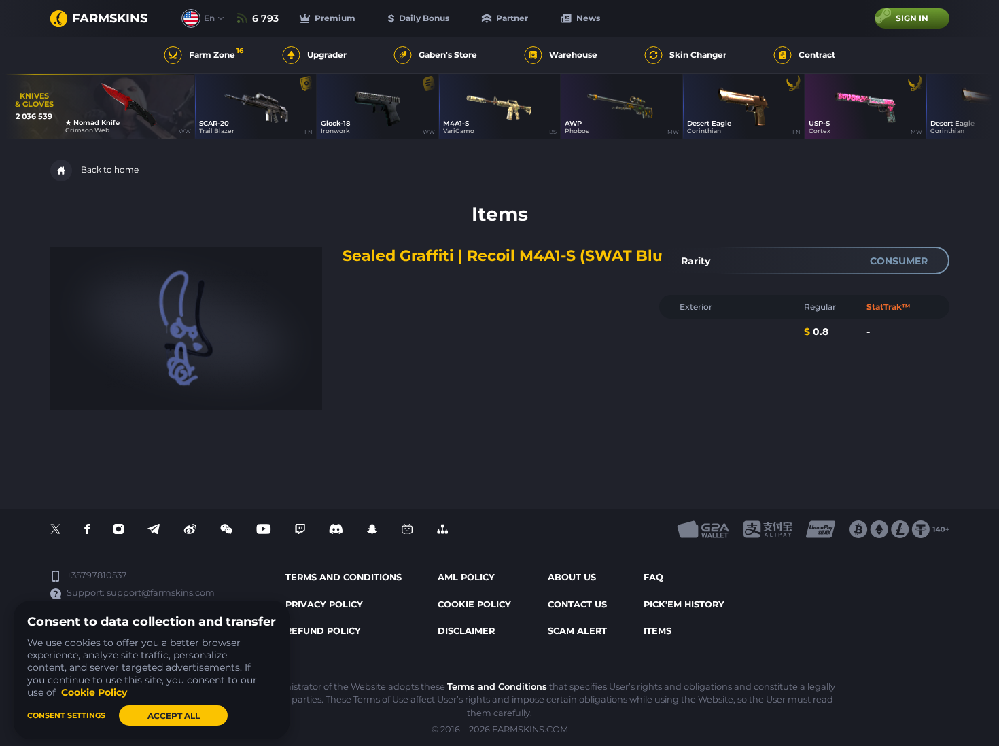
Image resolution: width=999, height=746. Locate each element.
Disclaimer (466, 631)
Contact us (577, 604)
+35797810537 (97, 575)
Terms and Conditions (497, 686)
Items (657, 631)
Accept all (173, 716)
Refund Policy (323, 631)
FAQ (653, 577)
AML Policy (466, 577)
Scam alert (577, 631)
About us (572, 577)
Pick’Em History (684, 604)
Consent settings (66, 715)
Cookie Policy (474, 604)
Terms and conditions (343, 577)
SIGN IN (912, 18)
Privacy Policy (324, 604)
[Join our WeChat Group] (226, 529)
